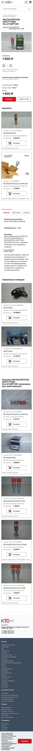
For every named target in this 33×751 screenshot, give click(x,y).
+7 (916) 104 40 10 (7, 633)
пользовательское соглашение (7, 748)
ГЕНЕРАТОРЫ (5, 651)
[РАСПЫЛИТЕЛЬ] (16, 120)
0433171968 (5, 79)
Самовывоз (4, 693)
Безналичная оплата (7, 699)
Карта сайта (5, 715)
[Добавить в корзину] (10, 143)
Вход (2, 717)
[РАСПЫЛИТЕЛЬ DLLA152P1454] (16, 400)
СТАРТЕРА (4, 679)
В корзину (9, 99)
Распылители (12, 15)
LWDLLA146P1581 (14, 79)
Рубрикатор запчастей (8, 645)
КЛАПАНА (4, 659)
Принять (24, 741)
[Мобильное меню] (2, 2)
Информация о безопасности (10, 713)
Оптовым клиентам (7, 711)
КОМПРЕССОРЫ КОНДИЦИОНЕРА (11, 663)
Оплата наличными (7, 701)
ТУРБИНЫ (4, 683)
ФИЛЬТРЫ (4, 685)
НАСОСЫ (4, 667)
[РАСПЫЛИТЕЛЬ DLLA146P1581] (16, 165)
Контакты (4, 729)
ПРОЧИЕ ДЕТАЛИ (6, 673)
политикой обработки (9, 743)
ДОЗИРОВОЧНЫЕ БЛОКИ (8, 657)
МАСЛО (3, 665)
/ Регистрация (9, 717)
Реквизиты (4, 727)
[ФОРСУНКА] (16, 293)
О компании (5, 723)
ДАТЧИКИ (4, 653)
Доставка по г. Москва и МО (9, 695)
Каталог (5, 15)
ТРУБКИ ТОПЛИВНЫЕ (7, 681)
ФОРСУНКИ (4, 687)
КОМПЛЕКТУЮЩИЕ (7, 661)
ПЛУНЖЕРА (4, 671)
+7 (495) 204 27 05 (26, 2)
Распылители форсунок (9, 16)
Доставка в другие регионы (9, 697)
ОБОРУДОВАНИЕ (6, 669)
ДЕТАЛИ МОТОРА (6, 655)
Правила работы (6, 707)
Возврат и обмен (6, 709)
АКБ (2, 649)
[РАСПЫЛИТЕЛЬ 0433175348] (16, 573)
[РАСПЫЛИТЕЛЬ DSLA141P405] (16, 530)
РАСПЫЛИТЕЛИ (5, 677)
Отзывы (3, 725)
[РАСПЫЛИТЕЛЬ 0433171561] (16, 487)
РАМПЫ (3, 675)
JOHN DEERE (5, 647)
